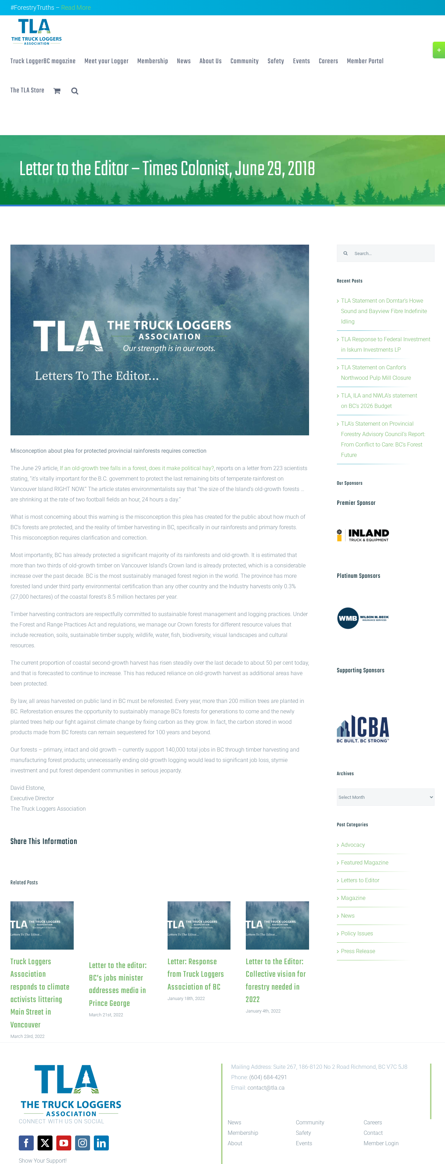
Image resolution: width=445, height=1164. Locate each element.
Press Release (358, 951)
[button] (75, 90)
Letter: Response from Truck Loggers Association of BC (199, 925)
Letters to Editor (360, 880)
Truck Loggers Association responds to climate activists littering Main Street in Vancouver (42, 925)
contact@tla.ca (266, 1087)
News (348, 915)
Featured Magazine (364, 862)
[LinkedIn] (101, 1143)
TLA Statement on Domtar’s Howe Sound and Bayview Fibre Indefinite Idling (384, 311)
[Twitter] (45, 1143)
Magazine (353, 898)
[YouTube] (63, 1143)
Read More (76, 7)
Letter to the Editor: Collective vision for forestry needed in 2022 (277, 925)
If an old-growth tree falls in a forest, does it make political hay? (137, 468)
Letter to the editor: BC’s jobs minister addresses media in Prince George (118, 984)
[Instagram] (82, 1143)
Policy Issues (357, 933)
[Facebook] (26, 1143)
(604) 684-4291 (268, 1077)
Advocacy (353, 845)
